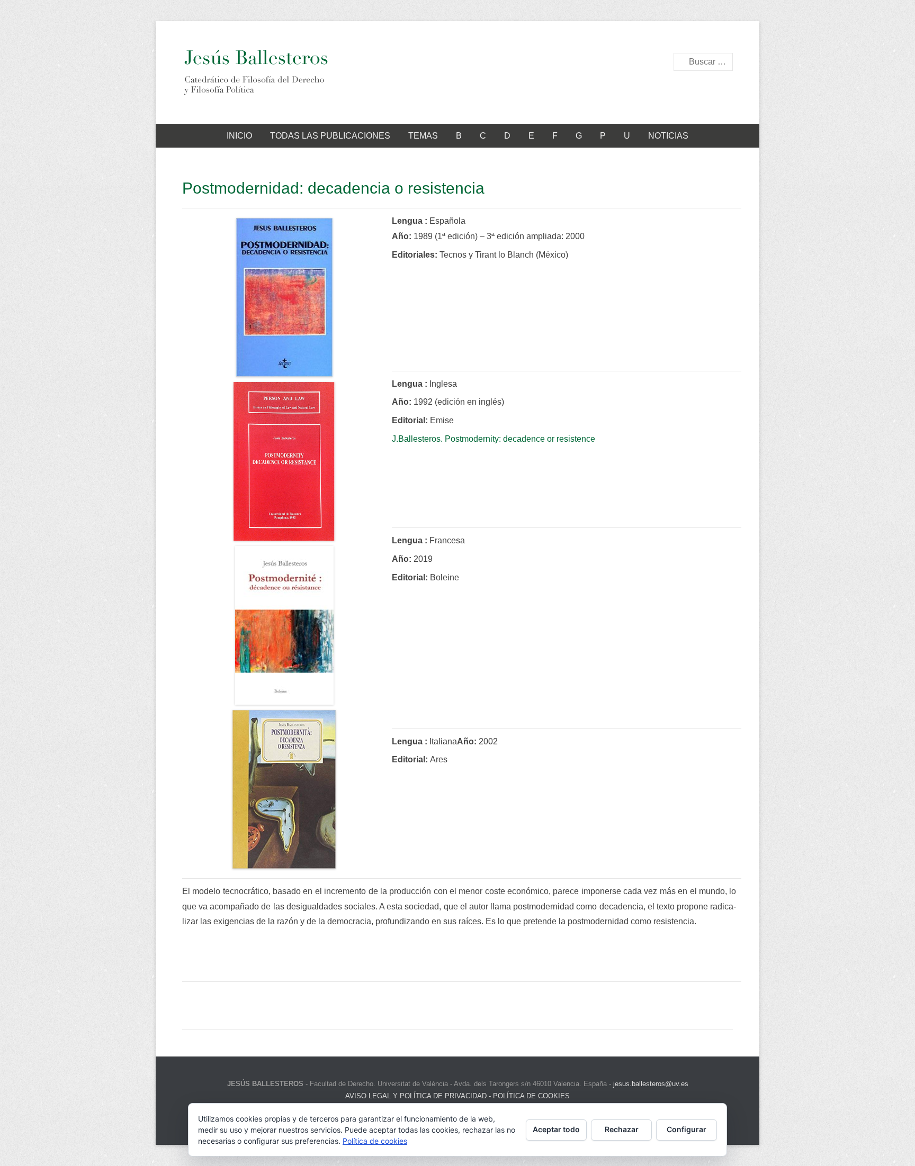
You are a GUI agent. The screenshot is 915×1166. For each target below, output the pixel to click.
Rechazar (622, 1129)
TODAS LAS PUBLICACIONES (330, 135)
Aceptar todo (556, 1129)
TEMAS (423, 135)
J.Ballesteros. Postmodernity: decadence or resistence (493, 438)
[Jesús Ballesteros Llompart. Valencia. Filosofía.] (255, 72)
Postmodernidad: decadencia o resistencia (333, 188)
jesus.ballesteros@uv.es (650, 1084)
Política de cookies (375, 1140)
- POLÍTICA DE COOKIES (528, 1096)
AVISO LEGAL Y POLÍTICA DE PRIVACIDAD (416, 1096)
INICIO (239, 135)
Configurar (686, 1129)
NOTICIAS (668, 135)
